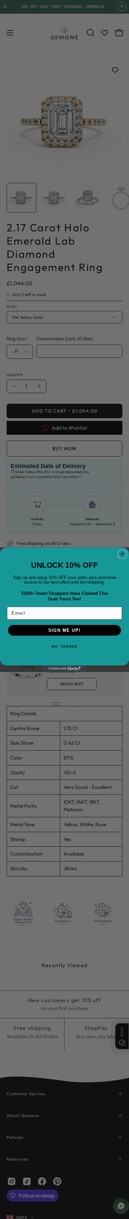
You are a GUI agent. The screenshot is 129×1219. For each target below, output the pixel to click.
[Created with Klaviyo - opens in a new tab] (64, 668)
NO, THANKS (64, 646)
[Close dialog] (122, 554)
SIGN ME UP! (64, 630)
